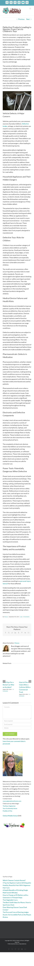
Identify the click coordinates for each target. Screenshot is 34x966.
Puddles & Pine (7, 811)
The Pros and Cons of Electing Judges (16, 912)
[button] (4, 681)
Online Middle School (10, 816)
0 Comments (26, 616)
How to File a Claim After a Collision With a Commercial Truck (24, 687)
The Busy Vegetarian (9, 806)
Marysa (6, 616)
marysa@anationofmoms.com (12, 801)
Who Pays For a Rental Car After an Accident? (8, 684)
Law (21, 616)
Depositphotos (22, 944)
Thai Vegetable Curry (10, 900)
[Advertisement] (17, 855)
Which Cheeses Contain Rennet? (14, 880)
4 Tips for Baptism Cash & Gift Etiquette (17, 883)
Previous (21, 19)
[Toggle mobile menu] (30, 8)
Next (28, 19)
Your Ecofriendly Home (10, 808)
